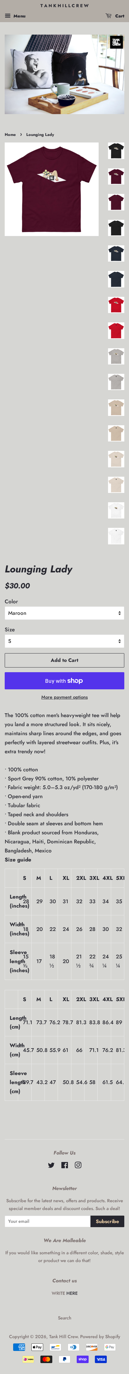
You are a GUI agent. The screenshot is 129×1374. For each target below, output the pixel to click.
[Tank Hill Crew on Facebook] (64, 1166)
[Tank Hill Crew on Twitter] (51, 1166)
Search (64, 1318)
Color (11, 601)
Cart (119, 16)
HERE (72, 1293)
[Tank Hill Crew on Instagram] (78, 1166)
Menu (18, 16)
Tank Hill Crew (63, 1336)
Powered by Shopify (100, 1336)
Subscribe (107, 1221)
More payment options (64, 697)
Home (10, 134)
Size (10, 629)
